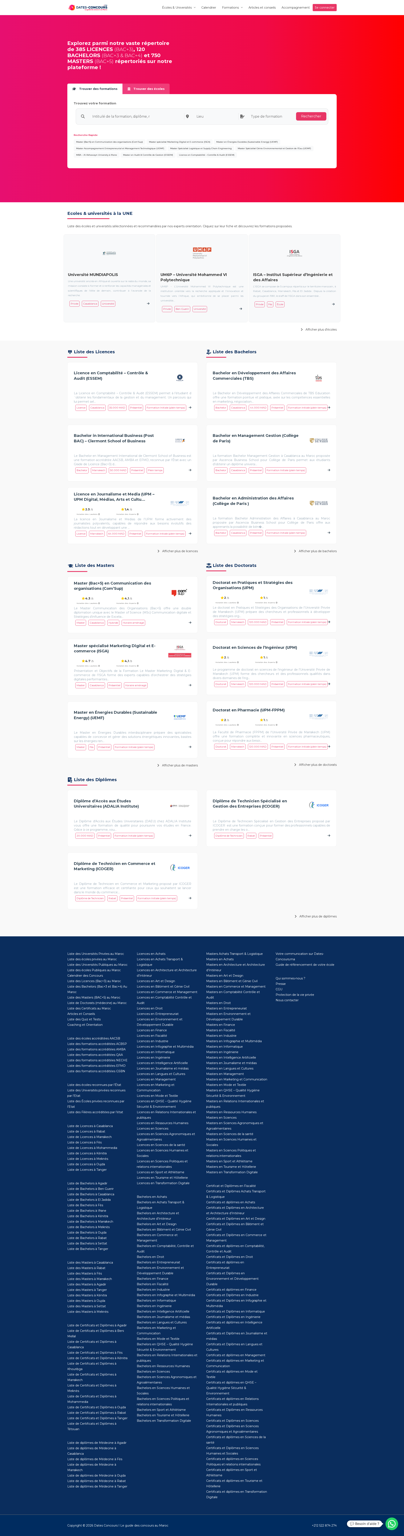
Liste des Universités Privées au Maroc (95, 954)
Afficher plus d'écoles (321, 329)
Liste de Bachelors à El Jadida (89, 1200)
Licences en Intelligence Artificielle (162, 1063)
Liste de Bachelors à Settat (87, 1243)
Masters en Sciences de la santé (229, 1134)
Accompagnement (296, 7)
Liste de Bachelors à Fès (85, 1205)
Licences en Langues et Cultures (161, 1074)
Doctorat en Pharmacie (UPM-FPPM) (249, 710)
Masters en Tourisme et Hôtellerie (231, 1167)
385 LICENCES (94, 49)
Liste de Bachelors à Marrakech (90, 1221)
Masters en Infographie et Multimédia (234, 1041)
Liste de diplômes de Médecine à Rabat (96, 1481)
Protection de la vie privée (295, 995)
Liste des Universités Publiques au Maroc (97, 965)
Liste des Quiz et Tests (84, 1019)
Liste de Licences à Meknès (87, 1159)
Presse (281, 984)
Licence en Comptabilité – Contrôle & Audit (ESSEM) (206, 155)
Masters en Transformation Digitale (232, 1172)
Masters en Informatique (224, 1047)
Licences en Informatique (156, 1052)
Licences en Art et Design (156, 981)
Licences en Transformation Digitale (163, 1183)
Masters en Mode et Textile (226, 1085)
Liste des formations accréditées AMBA (96, 1049)
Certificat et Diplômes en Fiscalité (231, 1186)
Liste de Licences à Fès (84, 1142)
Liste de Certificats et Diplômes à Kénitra (97, 1358)
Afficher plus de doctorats (317, 765)
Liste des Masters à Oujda (86, 1301)
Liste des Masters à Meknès (87, 1312)
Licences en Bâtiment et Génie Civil (163, 986)
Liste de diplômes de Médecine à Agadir (96, 1443)
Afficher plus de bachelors (317, 551)
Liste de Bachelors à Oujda (86, 1232)
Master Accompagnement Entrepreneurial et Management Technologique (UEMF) (120, 148)
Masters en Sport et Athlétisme (229, 1161)
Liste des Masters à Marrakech (89, 1279)
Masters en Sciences (221, 1117)
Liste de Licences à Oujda (86, 1164)
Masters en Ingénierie (222, 1052)
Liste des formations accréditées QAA (95, 1055)
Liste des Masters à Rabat (86, 1268)
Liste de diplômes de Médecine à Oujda (96, 1475)
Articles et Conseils (81, 1014)
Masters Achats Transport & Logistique (234, 954)
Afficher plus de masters (179, 765)
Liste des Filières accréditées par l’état (95, 1112)
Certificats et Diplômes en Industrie (232, 1295)
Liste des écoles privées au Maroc (92, 959)
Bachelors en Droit (150, 1257)
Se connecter (325, 7)
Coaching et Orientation (85, 1025)
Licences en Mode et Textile (157, 1096)
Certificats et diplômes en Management (235, 1355)
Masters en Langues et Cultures (229, 1068)
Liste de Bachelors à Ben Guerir (90, 1189)
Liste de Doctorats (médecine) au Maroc (97, 1003)
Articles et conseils (262, 7)
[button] (391, 1524)
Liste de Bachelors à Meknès (88, 1227)
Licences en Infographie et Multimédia (165, 1047)
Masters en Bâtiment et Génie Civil (232, 981)
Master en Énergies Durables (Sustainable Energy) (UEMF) (247, 142)
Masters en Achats (220, 959)
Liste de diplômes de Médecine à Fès (94, 1459)
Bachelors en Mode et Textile (158, 1339)
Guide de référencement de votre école (305, 965)
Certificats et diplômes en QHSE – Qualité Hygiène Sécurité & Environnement (231, 1388)
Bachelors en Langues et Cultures (162, 1322)
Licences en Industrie (152, 1041)
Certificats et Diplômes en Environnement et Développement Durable (232, 1278)
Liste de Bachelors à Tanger (87, 1249)
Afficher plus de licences (179, 551)
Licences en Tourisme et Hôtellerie (162, 1178)
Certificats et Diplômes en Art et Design (235, 1219)
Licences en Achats (151, 954)
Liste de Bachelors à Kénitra (87, 1216)
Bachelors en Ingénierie (154, 1306)
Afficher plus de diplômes (318, 916)
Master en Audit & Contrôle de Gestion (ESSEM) (148, 155)
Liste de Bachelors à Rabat (87, 1238)
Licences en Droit (150, 1008)
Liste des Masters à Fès (84, 1273)
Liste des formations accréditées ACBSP (97, 1044)
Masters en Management (225, 1074)
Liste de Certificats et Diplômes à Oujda (96, 1407)
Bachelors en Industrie (153, 1290)
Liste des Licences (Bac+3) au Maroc (94, 981)
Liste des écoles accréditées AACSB (93, 1038)
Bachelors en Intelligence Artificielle (163, 1311)
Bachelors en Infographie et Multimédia (166, 1295)
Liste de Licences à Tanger (87, 1170)
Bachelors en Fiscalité (153, 1284)
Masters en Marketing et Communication (236, 1079)
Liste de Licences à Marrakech (89, 1137)
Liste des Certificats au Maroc (89, 1008)
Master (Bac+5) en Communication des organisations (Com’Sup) (109, 142)
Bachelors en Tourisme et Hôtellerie (163, 1415)
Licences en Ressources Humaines (162, 1123)
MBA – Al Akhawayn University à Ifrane (96, 155)
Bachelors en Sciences (153, 1371)
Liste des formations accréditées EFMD (96, 1066)
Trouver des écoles (149, 89)
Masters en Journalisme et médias (231, 1063)
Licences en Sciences (152, 1128)
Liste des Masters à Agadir (86, 1284)
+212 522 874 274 (324, 1525)
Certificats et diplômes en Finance (231, 1290)
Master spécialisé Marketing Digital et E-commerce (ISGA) (179, 142)
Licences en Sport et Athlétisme (160, 1172)
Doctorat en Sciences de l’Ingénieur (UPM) (255, 647)
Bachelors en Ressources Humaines (163, 1366)
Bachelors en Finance (152, 1279)
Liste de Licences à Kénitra (87, 1153)
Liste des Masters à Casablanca (90, 1262)
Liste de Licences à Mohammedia (92, 1148)
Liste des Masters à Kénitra (87, 1295)
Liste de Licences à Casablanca (90, 1126)
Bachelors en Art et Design (157, 1224)
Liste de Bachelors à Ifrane (86, 1211)
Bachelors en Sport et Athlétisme (161, 1410)
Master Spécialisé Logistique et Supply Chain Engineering (201, 148)
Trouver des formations (97, 89)
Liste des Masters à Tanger (87, 1290)
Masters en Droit (218, 1003)
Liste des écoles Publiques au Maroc (94, 970)
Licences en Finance (152, 1030)
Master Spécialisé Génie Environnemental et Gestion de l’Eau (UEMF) (274, 148)
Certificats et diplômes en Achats (230, 1202)
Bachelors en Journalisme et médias (163, 1317)
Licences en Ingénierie (153, 1057)
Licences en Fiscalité (152, 1036)
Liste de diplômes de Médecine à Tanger (97, 1486)
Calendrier (208, 7)
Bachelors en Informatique (156, 1300)
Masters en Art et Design (224, 976)
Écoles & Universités (177, 7)
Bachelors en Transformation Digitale (164, 1421)
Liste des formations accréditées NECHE (97, 1060)
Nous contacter (287, 1000)
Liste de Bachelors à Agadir (87, 1183)
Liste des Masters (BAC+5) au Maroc (93, 997)
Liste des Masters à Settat (86, 1306)
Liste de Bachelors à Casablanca (90, 1194)
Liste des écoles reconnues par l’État (94, 1085)
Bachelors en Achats (152, 1197)
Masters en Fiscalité (220, 1030)
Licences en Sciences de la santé (161, 1145)
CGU (279, 989)
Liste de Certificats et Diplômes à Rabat (96, 1413)
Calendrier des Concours (85, 976)
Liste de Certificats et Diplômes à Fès (94, 1353)
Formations (230, 7)
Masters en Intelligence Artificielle (231, 1057)
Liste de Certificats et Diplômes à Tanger (97, 1418)
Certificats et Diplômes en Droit (229, 1257)
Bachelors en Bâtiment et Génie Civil (164, 1229)
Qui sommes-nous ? (290, 978)
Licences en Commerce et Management (167, 992)
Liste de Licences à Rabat (86, 1131)
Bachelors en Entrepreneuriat (158, 1262)
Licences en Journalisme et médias (163, 1068)
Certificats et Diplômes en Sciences (232, 1421)
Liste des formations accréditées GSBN (96, 1071)
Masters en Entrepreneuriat (226, 1008)
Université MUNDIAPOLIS (93, 274)
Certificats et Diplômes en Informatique (235, 1311)
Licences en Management (156, 1079)
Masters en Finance (220, 1025)
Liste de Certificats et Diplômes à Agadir (97, 1325)
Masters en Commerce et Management (236, 986)
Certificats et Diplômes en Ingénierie (233, 1317)
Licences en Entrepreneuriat (158, 1014)
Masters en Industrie (221, 1036)
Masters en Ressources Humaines (231, 1112)
